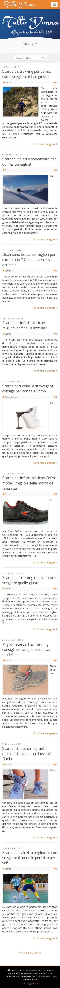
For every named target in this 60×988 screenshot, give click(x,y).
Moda (7, 397)
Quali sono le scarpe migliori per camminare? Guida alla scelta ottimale (28, 259)
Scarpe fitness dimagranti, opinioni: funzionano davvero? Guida (27, 753)
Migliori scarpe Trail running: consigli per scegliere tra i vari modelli (27, 649)
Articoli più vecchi (30, 952)
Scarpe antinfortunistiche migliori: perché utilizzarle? (24, 325)
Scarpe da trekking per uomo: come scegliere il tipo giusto (26, 73)
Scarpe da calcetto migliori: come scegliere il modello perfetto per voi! (29, 857)
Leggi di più (32, 983)
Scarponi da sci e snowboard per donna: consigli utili (29, 161)
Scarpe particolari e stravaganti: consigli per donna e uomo (28, 388)
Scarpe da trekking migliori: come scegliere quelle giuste (29, 580)
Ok (23, 983)
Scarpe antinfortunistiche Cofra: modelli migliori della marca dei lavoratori (29, 483)
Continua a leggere (44, 144)
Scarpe (8, 82)
